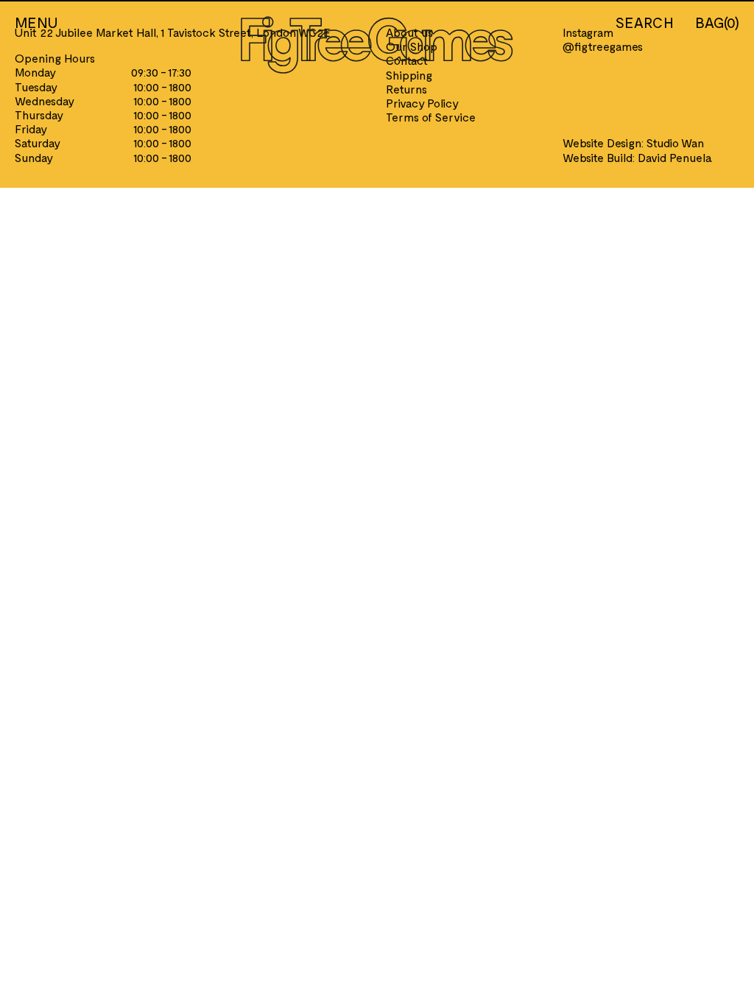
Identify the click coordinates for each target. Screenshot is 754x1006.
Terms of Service (431, 117)
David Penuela (675, 157)
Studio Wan (675, 143)
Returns (406, 89)
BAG (717, 22)
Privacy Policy (422, 103)
